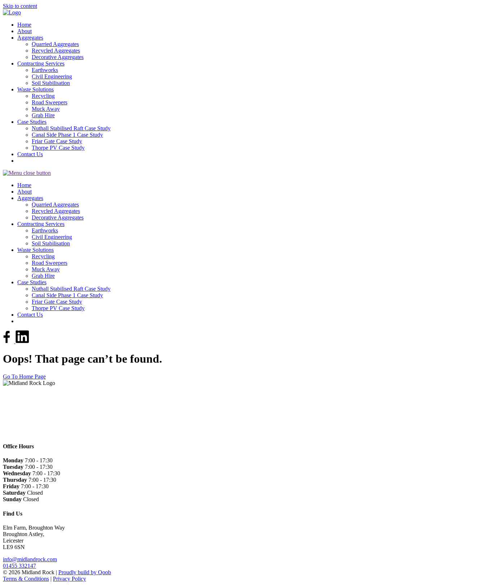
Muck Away (46, 109)
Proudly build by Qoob (84, 572)
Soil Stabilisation (51, 83)
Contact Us (30, 154)
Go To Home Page (24, 376)
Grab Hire (43, 115)
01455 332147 (19, 566)
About (24, 31)
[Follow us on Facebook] (9, 341)
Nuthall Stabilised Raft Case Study (71, 128)
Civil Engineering (52, 76)
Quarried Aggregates (55, 44)
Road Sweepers (49, 102)
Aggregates (30, 38)
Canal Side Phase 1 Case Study (67, 135)
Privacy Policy (69, 579)
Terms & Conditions (26, 579)
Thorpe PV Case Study (58, 148)
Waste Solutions (35, 89)
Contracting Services (40, 63)
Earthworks (45, 70)
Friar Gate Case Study (57, 141)
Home (24, 25)
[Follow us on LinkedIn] (22, 341)
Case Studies (31, 122)
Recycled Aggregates (56, 50)
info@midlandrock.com (30, 559)
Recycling (43, 96)
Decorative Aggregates (58, 57)
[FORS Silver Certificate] (8, 395)
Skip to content (20, 6)
